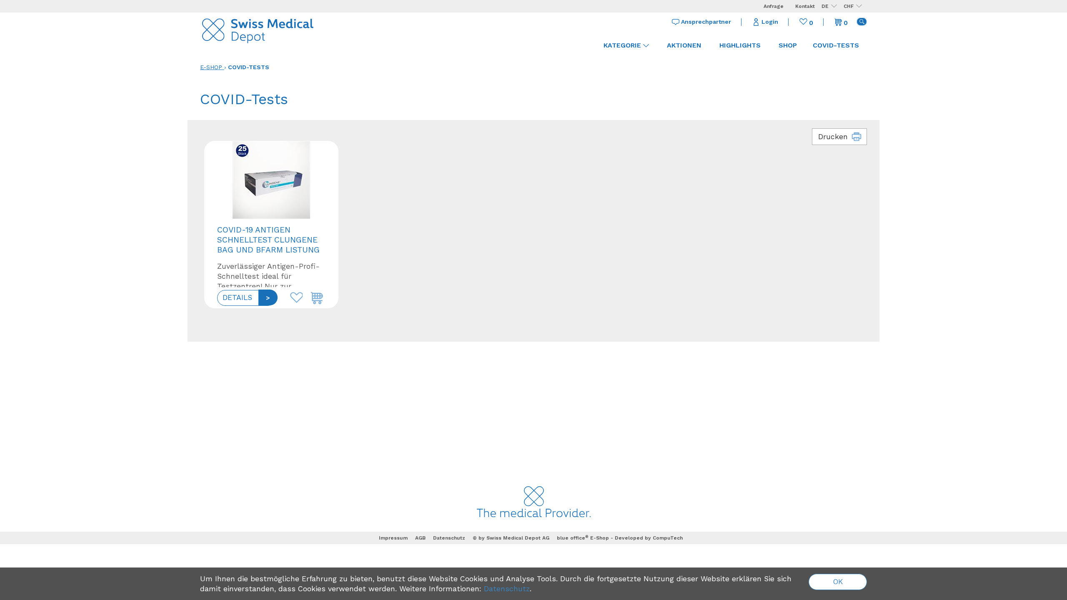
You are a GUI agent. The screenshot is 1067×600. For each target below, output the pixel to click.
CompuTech (668, 538)
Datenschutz (449, 538)
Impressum (393, 538)
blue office (573, 538)
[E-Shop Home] (258, 29)
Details (237, 297)
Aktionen (684, 45)
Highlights (740, 45)
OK (838, 582)
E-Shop (211, 67)
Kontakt (805, 6)
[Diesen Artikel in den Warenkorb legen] (315, 295)
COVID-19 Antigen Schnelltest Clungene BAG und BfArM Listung (268, 240)
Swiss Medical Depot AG (517, 538)
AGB (420, 538)
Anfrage (774, 6)
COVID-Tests (248, 67)
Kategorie (622, 45)
